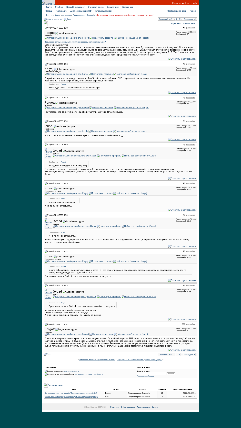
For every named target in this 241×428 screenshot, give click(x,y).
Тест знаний (61, 11)
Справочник (113, 7)
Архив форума (143, 407)
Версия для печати (71, 371)
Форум (48, 7)
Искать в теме (189, 23)
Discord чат (127, 7)
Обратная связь (128, 407)
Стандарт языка (96, 7)
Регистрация (178, 3)
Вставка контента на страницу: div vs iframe (97, 360)
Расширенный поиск (145, 376)
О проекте (114, 407)
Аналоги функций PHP (81, 11)
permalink (190, 28)
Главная (49, 15)
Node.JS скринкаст (75, 7)
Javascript (66, 15)
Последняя (189, 19)
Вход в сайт (191, 3)
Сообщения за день (176, 11)
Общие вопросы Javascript (84, 15)
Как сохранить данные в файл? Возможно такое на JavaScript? (71, 393)
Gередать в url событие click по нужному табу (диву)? (139, 360)
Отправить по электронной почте (89, 374)
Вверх (155, 407)
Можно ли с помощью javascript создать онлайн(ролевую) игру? (71, 397)
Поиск (193, 11)
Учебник (59, 7)
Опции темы (175, 23)
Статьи (48, 11)
